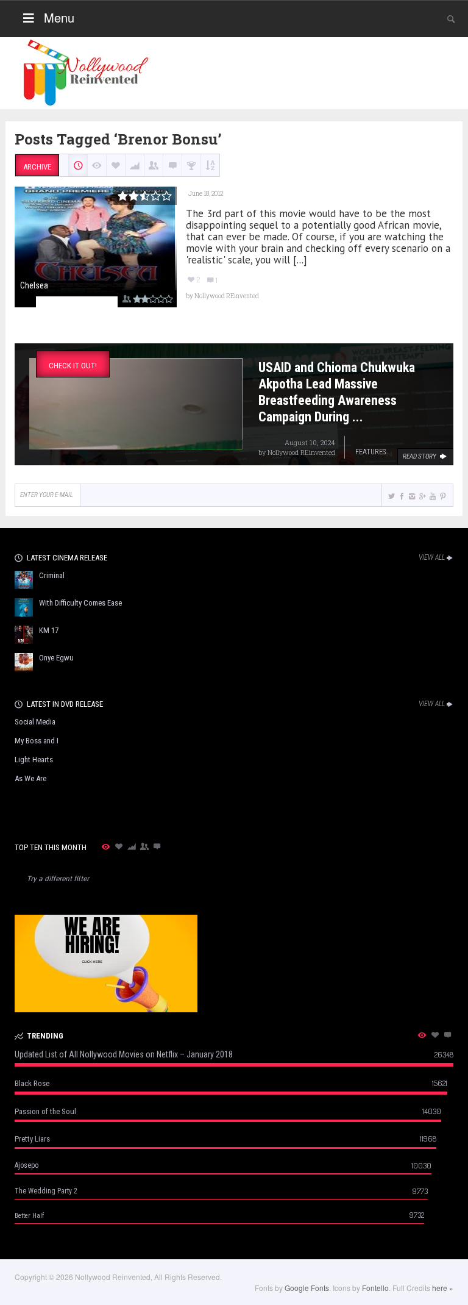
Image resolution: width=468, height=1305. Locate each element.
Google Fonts (307, 1287)
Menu (59, 17)
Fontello (375, 1287)
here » (442, 1287)
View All (432, 557)
